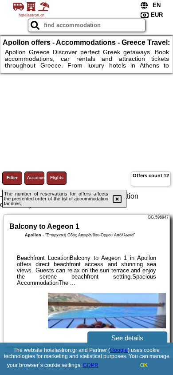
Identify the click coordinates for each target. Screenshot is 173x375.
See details (127, 338)
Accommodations (35, 177)
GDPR (90, 365)
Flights (56, 177)
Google (119, 350)
